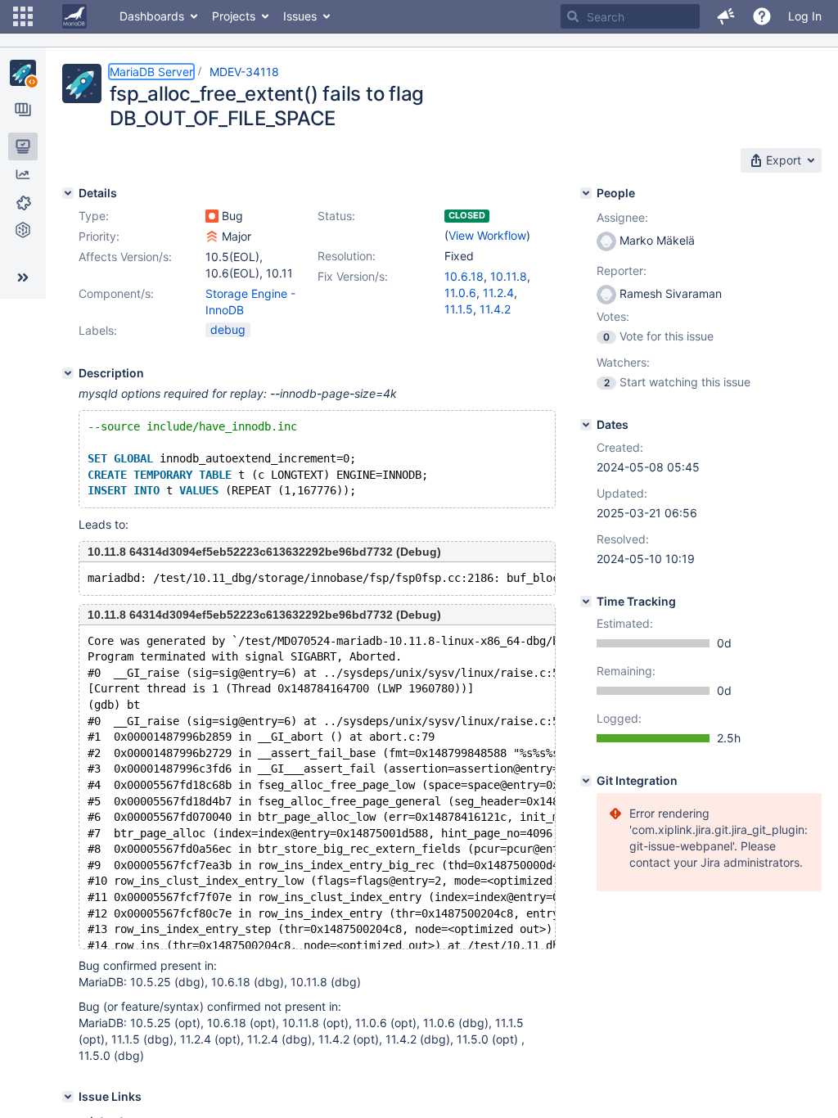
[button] (23, 16)
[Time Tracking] (586, 601)
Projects (233, 16)
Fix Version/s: (353, 276)
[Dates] (586, 425)
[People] (586, 193)
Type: (94, 216)
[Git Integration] (586, 781)
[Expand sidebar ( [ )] (23, 277)
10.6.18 (464, 276)
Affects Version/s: (125, 257)
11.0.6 (460, 293)
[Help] (762, 16)
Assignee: (622, 217)
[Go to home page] (74, 16)
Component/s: (116, 293)
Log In (805, 16)
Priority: (99, 236)
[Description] (68, 373)
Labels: (98, 330)
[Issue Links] (68, 1096)
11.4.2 (495, 309)
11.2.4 (498, 293)
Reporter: (622, 270)
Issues (300, 16)
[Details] (68, 193)
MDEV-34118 (244, 72)
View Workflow (487, 235)
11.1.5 (458, 309)
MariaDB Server (151, 72)
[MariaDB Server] (23, 73)
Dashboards (151, 16)
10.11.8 (508, 276)
